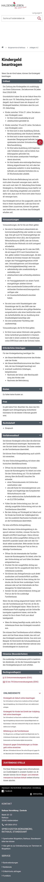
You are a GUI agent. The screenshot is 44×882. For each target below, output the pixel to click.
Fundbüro (7, 876)
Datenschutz (26, 788)
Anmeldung (37, 788)
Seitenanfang (37, 794)
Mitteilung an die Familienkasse (16, 731)
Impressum (6, 788)
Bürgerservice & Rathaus (16, 47)
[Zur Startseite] (22, 5)
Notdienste (7, 867)
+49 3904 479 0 (11, 825)
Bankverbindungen (10, 863)
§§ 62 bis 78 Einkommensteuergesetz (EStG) (20, 682)
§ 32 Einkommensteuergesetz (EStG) (17, 677)
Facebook (8, 791)
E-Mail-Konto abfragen (12, 871)
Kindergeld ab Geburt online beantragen (19, 698)
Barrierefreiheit (16, 788)
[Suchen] (39, 18)
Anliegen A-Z (34, 47)
